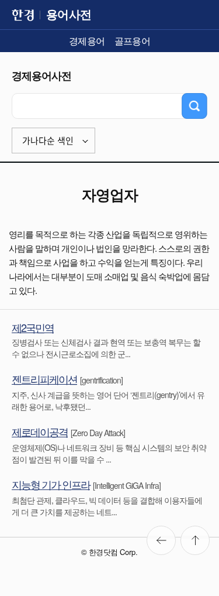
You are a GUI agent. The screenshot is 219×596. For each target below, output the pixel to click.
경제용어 (87, 40)
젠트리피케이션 (44, 378)
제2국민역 (33, 327)
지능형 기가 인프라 (51, 484)
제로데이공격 (40, 431)
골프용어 (132, 40)
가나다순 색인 (48, 140)
